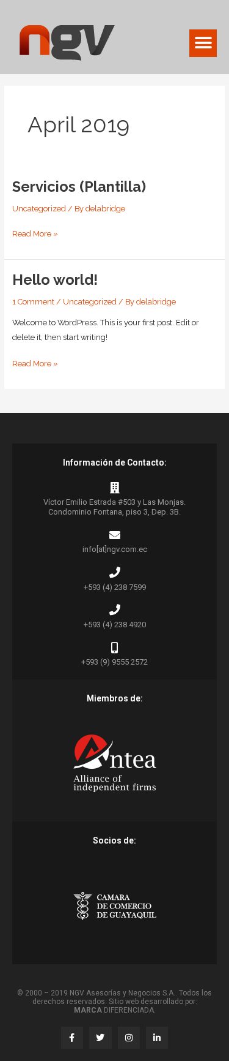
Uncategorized (39, 208)
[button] (203, 43)
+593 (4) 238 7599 (115, 587)
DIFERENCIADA (114, 1010)
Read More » (35, 232)
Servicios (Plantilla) (79, 186)
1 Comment (33, 301)
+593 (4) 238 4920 (115, 624)
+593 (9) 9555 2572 (114, 661)
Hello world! (55, 280)
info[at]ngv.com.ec (114, 549)
